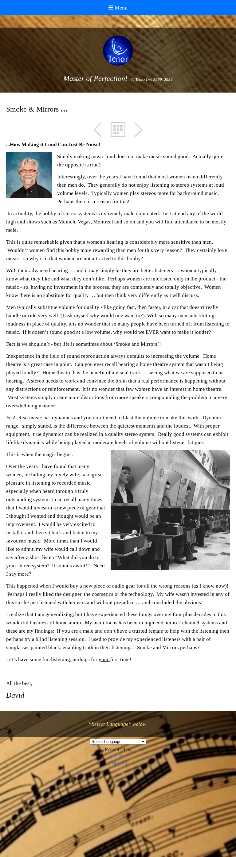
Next (135, 129)
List (118, 129)
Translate (118, 763)
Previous (100, 129)
